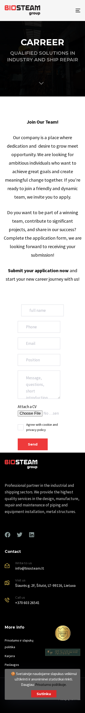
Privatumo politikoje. (51, 684)
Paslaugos (12, 665)
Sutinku (44, 694)
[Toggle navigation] (67, 10)
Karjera (10, 656)
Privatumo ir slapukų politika (19, 643)
